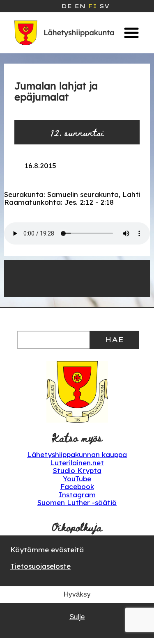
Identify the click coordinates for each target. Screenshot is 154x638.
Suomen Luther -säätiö (77, 502)
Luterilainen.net (77, 462)
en (79, 6)
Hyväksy (77, 594)
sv (104, 6)
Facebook (77, 486)
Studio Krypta (77, 470)
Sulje (77, 617)
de (66, 6)
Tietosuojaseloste (40, 566)
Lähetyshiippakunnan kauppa (77, 454)
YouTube (77, 478)
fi (92, 6)
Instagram (77, 494)
